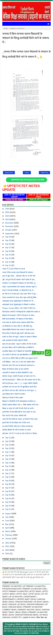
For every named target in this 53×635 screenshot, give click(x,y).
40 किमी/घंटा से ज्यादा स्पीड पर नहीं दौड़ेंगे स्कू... (18, 326)
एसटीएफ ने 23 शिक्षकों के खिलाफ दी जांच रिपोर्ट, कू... (19, 283)
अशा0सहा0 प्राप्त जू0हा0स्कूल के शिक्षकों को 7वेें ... (18, 301)
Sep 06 (8, 491)
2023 (7, 219)
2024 (7, 216)
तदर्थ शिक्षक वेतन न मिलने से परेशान (13, 394)
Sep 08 (8, 484)
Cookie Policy (35, 633)
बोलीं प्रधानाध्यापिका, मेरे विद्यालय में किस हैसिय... (18, 319)
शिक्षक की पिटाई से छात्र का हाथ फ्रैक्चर (15, 369)
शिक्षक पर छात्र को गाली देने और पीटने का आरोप (18, 408)
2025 (7, 212)
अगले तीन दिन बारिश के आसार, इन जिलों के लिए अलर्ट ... (21, 419)
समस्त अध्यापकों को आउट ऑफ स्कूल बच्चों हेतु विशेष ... (20, 297)
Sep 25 (8, 255)
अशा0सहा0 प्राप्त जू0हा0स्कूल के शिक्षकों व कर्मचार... (19, 304)
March (8, 531)
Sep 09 (8, 481)
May (7, 524)
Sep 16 (8, 456)
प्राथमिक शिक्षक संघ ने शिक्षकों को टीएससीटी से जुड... (20, 351)
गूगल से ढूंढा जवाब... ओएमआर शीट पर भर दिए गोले (18, 276)
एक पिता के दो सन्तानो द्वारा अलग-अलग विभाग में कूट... (20, 294)
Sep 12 (8, 470)
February (9, 535)
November (9, 226)
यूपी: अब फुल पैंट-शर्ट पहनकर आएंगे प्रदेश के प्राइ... (19, 280)
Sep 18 (8, 448)
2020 (7, 550)
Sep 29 (8, 240)
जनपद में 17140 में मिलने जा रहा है (13, 269)
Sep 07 (8, 488)
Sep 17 (8, 452)
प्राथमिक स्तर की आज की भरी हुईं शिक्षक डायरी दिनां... (20, 387)
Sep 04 (8, 499)
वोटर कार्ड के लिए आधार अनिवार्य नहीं (14, 416)
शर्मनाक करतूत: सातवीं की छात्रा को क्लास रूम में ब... (19, 376)
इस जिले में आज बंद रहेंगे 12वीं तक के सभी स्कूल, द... (19, 390)
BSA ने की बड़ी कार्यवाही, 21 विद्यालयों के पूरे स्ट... (18, 290)
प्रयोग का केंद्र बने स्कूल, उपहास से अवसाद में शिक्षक (19, 337)
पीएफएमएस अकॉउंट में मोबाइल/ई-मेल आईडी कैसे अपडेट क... (22, 312)
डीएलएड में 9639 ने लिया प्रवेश (12, 398)
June (7, 521)
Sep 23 (8, 262)
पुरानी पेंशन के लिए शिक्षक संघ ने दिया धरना (16, 423)
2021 (7, 546)
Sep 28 (8, 244)
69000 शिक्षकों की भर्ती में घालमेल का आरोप (16, 430)
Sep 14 (8, 463)
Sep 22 (8, 265)
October (8, 230)
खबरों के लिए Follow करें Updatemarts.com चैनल (27, 180)
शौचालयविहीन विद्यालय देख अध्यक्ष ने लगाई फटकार (18, 330)
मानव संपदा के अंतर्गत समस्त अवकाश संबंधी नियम (18, 322)
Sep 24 (8, 258)
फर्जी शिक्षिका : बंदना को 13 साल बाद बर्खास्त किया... (19, 362)
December (9, 223)
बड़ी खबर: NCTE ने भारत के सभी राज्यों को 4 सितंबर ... (20, 433)
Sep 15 (8, 459)
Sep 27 (8, 248)
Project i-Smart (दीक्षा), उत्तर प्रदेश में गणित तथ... (19, 308)
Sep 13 (8, 466)
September (9, 234)
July (7, 517)
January (8, 539)
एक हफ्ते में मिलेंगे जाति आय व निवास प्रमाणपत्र (17, 426)
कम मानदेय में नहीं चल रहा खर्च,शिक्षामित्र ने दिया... (18, 355)
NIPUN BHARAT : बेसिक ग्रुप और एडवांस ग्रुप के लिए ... (22, 380)
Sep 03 (8, 502)
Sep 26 (8, 251)
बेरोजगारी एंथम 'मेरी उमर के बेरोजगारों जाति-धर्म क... (19, 365)
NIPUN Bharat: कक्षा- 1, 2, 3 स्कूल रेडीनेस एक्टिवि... (20, 383)
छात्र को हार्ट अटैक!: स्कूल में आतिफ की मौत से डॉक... (20, 344)
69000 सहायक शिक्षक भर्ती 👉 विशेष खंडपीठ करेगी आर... (21, 405)
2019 (7, 554)
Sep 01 (8, 509)
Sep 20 (8, 441)
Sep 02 (8, 506)
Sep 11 (8, 473)
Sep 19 (8, 445)
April (7, 528)
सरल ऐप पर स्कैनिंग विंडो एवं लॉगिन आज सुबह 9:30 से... (20, 358)
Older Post (44, 172)
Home (27, 172)
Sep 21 (8, 438)
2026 (7, 209)
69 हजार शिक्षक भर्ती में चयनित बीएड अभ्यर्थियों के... (18, 347)
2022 (7, 543)
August (8, 514)
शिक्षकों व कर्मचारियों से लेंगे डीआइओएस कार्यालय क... (19, 401)
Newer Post (9, 172)
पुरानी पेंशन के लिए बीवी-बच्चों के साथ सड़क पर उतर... (19, 412)
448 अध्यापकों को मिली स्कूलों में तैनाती (14, 340)
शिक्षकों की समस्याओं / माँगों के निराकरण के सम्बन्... (19, 315)
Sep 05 (8, 495)
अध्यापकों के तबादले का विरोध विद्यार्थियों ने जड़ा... (18, 373)
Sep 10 (8, 477)
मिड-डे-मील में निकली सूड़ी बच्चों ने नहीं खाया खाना (18, 333)
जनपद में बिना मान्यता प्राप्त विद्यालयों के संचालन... (18, 272)
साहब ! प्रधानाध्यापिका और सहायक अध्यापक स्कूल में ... (20, 287)
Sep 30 (8, 237)
